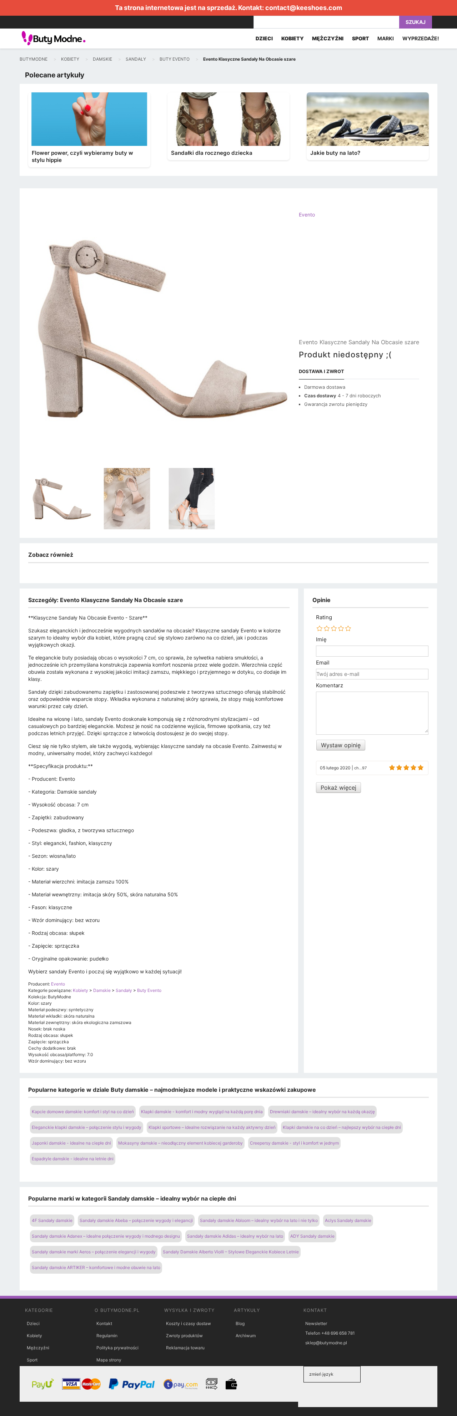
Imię (321, 639)
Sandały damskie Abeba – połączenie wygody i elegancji (136, 1220)
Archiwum (246, 1335)
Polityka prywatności (117, 1347)
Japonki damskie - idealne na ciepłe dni (71, 1143)
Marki (385, 38)
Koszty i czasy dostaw (188, 1323)
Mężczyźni (38, 1347)
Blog (240, 1323)
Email (323, 662)
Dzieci (33, 1323)
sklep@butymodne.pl (326, 1342)
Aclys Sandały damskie (348, 1220)
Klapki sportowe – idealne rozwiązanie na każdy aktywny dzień (212, 1127)
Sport (32, 1359)
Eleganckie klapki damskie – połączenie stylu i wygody (86, 1127)
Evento (307, 215)
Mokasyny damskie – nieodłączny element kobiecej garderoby (180, 1143)
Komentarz (329, 685)
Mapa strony (108, 1359)
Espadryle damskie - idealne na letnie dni (73, 1158)
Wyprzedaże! (420, 38)
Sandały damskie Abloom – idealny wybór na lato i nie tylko (259, 1220)
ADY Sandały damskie (312, 1236)
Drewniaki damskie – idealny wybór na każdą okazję (322, 1111)
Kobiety (34, 1335)
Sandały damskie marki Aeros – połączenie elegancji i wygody (94, 1251)
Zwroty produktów (184, 1335)
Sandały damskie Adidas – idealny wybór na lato (235, 1236)
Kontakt (104, 1323)
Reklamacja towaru (185, 1347)
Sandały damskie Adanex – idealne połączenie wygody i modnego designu (106, 1236)
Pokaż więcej (338, 787)
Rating (324, 617)
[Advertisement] (359, 284)
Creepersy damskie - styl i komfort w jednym (294, 1143)
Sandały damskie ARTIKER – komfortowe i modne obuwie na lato (96, 1267)
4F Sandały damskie (52, 1220)
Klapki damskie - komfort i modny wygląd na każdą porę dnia (202, 1111)
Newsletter (316, 1323)
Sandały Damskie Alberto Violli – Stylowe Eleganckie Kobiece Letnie (231, 1251)
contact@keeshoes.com (303, 7)
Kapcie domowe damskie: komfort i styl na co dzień (83, 1111)
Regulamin (106, 1335)
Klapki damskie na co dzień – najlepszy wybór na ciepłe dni (342, 1127)
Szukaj (416, 22)
